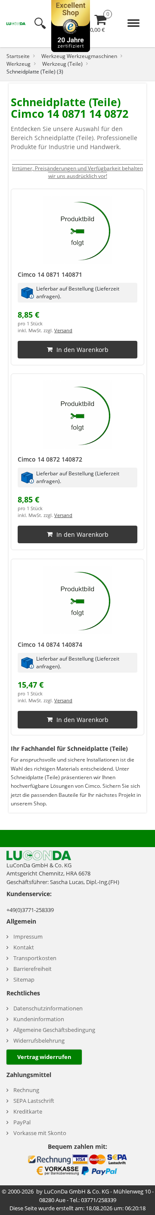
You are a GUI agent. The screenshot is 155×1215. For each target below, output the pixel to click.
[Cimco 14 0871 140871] (77, 230)
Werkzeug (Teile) (62, 63)
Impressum (28, 936)
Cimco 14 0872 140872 (50, 459)
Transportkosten (34, 958)
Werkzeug (18, 63)
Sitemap (23, 979)
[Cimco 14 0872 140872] (77, 414)
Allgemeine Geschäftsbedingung (54, 1030)
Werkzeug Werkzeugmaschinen (79, 55)
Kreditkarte (27, 1111)
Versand (63, 330)
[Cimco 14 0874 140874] (77, 600)
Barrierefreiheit (32, 969)
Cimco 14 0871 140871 (50, 274)
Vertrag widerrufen (44, 1057)
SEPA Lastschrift (33, 1101)
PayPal (22, 1122)
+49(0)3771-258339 (30, 910)
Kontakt (23, 947)
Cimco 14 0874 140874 (50, 644)
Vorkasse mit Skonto (39, 1133)
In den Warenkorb (82, 349)
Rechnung (26, 1090)
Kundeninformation (38, 1019)
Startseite (18, 55)
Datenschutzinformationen (48, 1008)
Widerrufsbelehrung (39, 1040)
